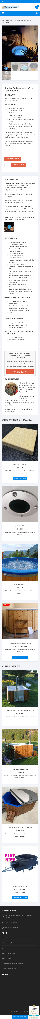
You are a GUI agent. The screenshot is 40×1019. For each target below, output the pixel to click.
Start (3, 20)
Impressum (5, 938)
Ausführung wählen (20, 657)
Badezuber (9, 20)
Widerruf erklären (7, 958)
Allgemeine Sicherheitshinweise (12, 963)
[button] (35, 28)
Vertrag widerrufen (20, 1017)
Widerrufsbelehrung (8, 953)
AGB (3, 948)
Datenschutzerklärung (9, 943)
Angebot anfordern (12, 158)
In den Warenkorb (18, 165)
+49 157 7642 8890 (16, 409)
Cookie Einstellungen (9, 968)
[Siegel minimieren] (38, 1007)
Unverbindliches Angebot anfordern (20, 371)
